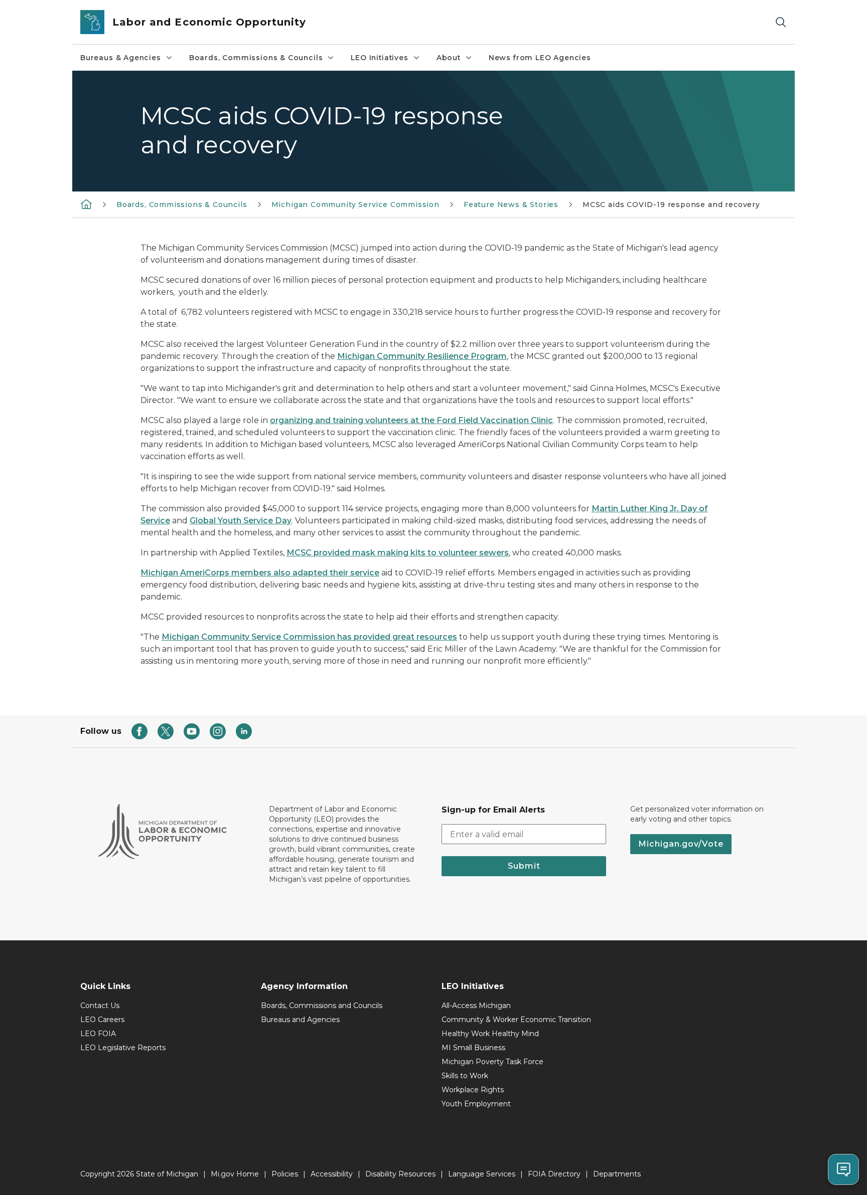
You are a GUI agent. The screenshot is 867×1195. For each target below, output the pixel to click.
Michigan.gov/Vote (681, 844)
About (449, 57)
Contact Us (99, 1005)
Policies (284, 1173)
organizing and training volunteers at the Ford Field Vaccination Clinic (411, 420)
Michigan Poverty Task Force (492, 1061)
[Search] (781, 22)
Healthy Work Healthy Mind (490, 1033)
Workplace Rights (473, 1089)
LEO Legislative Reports (123, 1047)
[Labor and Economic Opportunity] (86, 204)
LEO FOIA (98, 1033)
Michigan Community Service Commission (355, 204)
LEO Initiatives (379, 57)
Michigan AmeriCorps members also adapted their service (259, 572)
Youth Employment (476, 1103)
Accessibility (332, 1173)
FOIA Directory (554, 1173)
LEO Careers (102, 1019)
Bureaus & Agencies (120, 57)
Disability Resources (400, 1173)
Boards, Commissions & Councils (256, 57)
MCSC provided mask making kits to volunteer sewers (397, 552)
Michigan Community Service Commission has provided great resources (309, 637)
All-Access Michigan (476, 1005)
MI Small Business (473, 1047)
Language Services (481, 1173)
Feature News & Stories (511, 204)
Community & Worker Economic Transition (516, 1019)
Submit (524, 866)
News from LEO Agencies (540, 57)
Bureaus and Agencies (300, 1019)
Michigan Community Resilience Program (422, 356)
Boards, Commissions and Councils (321, 1005)
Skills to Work (465, 1075)
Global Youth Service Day (241, 520)
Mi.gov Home (235, 1173)
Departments (617, 1173)
